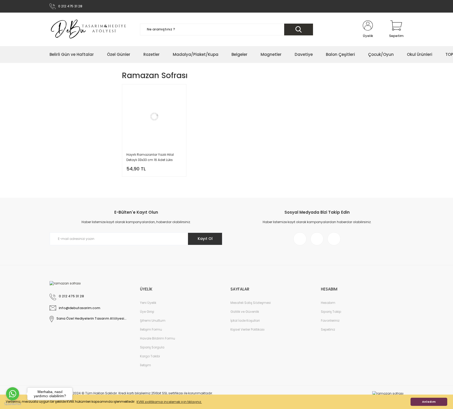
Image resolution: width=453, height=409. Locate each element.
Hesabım (328, 302)
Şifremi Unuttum (152, 320)
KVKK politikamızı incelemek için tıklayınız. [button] (169, 402)
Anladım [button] (429, 402)
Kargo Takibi (150, 356)
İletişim (145, 365)
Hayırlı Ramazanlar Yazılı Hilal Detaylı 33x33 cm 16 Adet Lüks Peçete (150, 157)
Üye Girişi (147, 311)
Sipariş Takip (331, 311)
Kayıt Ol (205, 238)
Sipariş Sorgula (152, 347)
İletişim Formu (151, 329)
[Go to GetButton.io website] (12, 403)
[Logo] (89, 29)
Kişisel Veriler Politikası (247, 329)
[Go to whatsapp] (12, 393)
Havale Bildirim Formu (157, 338)
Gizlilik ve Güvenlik (244, 311)
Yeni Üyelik (148, 302)
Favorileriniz (330, 320)
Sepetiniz (328, 329)
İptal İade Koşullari (245, 320)
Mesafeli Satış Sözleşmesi (250, 302)
